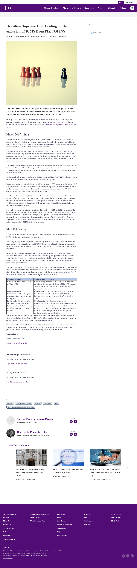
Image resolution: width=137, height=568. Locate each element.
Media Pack (115, 521)
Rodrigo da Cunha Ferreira (48, 36)
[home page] (13, 8)
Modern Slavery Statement (39, 556)
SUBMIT (6, 547)
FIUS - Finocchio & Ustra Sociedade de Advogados (21, 407)
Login (121, 2)
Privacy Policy (25, 556)
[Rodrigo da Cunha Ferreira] (11, 433)
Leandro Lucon (34, 36)
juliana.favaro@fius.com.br (17, 363)
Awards (86, 517)
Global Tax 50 (7, 535)
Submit (123, 8)
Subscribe (129, 2)
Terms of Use (16, 556)
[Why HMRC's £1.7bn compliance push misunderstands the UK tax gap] (105, 457)
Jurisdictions (47, 403)
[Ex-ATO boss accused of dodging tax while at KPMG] (68, 457)
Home (59, 517)
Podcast (5, 532)
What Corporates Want (37, 521)
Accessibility (7, 556)
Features (6, 517)
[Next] (126, 467)
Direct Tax (37, 403)
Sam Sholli (58, 476)
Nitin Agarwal (96, 479)
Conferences (88, 521)
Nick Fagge (21, 479)
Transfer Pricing (8, 528)
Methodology (61, 528)
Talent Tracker (35, 517)
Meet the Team (116, 517)
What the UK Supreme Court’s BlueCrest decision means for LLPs (30, 472)
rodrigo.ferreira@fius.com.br (18, 382)
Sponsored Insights (9, 539)
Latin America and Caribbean (23, 403)
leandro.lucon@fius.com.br (17, 343)
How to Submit (62, 535)
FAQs (59, 532)
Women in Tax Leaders (64, 524)
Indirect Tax (7, 524)
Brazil (56, 403)
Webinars (87, 524)
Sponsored (10, 403)
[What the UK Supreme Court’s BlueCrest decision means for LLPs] (31, 457)
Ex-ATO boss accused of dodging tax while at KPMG (68, 471)
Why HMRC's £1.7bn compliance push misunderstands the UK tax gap (105, 472)
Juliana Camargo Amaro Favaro (35, 419)
